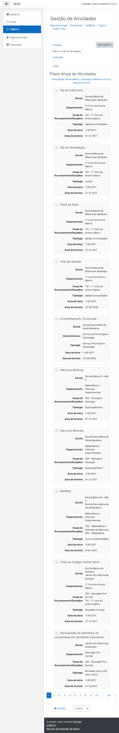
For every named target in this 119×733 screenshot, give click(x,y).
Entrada (57, 45)
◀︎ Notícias (60, 708)
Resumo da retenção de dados (63, 728)
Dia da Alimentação (72, 147)
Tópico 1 (103, 25)
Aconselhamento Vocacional (78, 318)
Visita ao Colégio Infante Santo (80, 562)
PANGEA (65, 491)
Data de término (81, 82)
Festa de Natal (69, 204)
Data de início (100, 79)
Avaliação (58, 57)
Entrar (112, 3)
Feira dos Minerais (72, 370)
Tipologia (85, 79)
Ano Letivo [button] (104, 44)
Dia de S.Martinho (71, 90)
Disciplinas (76, 25)
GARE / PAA (59, 29)
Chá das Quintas (70, 261)
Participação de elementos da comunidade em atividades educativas (79, 635)
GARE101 (90, 25)
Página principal (58, 25)
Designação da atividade (65, 79)
